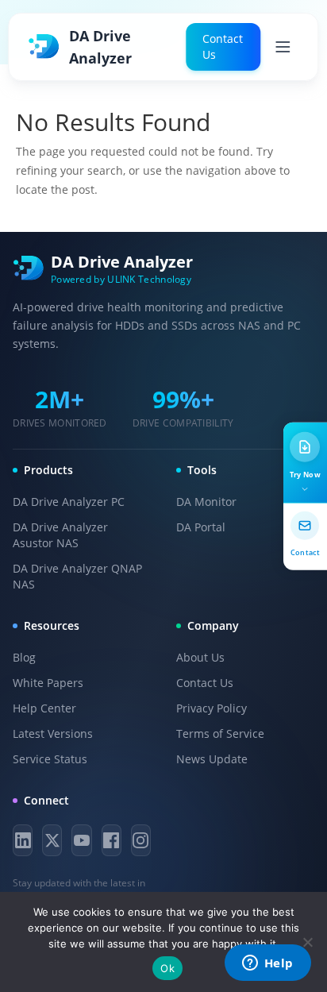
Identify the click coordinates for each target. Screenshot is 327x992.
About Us (200, 657)
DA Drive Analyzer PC (69, 501)
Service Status (50, 758)
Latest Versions (53, 733)
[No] (307, 942)
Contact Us (222, 46)
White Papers (48, 682)
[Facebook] (111, 840)
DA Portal (200, 527)
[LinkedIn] (23, 840)
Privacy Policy (211, 708)
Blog (24, 657)
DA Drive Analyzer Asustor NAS (60, 534)
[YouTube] (81, 840)
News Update (212, 758)
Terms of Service (220, 733)
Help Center (44, 708)
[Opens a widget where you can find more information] (267, 964)
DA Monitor (206, 501)
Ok (167, 968)
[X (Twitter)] (52, 840)
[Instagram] (141, 840)
